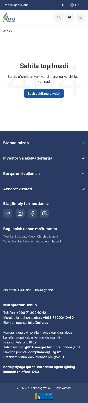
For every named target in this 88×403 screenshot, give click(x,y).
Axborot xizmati (17, 189)
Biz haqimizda (16, 143)
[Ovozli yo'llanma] (63, 5)
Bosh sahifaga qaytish (44, 93)
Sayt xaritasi (63, 388)
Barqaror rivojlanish (21, 173)
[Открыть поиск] (58, 17)
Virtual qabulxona (16, 5)
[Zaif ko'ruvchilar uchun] (69, 17)
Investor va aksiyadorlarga (27, 158)
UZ (77, 5)
